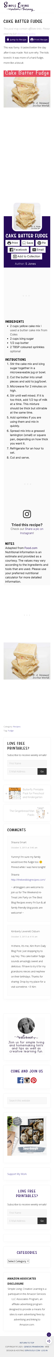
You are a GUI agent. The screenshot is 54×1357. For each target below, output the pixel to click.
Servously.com (32, 1350)
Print (14, 243)
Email (40, 249)
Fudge (11, 730)
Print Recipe (40, 39)
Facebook (20, 249)
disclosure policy (26, 33)
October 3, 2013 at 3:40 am (24, 847)
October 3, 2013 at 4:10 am (24, 936)
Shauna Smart (18, 842)
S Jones (30, 263)
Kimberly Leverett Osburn (25, 931)
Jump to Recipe (17, 39)
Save (29, 243)
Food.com (30, 548)
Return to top (27, 1342)
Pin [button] (43, 243)
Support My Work (17, 1174)
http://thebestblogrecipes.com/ (28, 879)
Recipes (17, 726)
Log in (44, 1350)
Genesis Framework (34, 1346)
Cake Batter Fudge (27, 235)
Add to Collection (28, 256)
